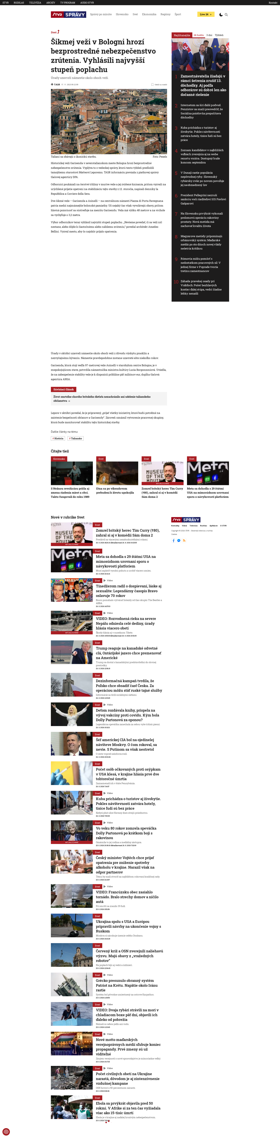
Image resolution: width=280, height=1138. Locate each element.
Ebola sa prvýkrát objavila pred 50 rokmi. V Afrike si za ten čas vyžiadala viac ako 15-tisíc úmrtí (128, 1108)
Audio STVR (87, 2)
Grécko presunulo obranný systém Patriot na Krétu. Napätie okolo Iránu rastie (127, 985)
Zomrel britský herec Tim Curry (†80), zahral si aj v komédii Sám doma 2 (162, 492)
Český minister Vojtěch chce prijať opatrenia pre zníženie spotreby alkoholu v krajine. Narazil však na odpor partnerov (125, 864)
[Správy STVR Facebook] (174, 542)
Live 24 (204, 14)
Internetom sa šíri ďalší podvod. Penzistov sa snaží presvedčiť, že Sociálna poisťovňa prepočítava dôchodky (202, 111)
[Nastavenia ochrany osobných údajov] (6, 1132)
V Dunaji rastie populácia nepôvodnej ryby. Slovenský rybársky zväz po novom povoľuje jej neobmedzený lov (202, 179)
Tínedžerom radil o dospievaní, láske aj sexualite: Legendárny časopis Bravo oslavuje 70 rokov (128, 591)
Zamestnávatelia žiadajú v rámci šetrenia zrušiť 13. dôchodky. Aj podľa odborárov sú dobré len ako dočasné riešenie (203, 85)
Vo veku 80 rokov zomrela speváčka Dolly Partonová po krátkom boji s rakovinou (126, 833)
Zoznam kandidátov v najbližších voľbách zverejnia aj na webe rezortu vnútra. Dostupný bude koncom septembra (202, 156)
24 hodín (199, 35)
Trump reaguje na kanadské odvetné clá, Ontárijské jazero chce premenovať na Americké (128, 653)
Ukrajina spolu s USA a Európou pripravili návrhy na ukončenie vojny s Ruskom (128, 926)
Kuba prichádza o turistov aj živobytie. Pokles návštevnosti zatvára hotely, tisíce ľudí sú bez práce (201, 134)
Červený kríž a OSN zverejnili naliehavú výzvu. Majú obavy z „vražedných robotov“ (129, 956)
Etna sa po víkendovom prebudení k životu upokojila (115, 490)
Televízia (35, 2)
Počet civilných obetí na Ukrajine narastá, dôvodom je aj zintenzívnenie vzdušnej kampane (128, 1078)
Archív (50, 2)
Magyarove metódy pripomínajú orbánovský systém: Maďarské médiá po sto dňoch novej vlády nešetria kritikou (201, 242)
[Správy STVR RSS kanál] (184, 542)
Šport (178, 14)
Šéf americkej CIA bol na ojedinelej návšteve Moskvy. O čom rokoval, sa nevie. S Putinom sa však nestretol (126, 744)
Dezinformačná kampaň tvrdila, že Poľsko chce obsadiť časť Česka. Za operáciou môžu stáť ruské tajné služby (129, 685)
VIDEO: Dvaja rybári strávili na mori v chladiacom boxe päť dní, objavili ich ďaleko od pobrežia (127, 1015)
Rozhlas (19, 2)
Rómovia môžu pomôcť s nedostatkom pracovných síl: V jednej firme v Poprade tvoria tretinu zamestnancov (201, 265)
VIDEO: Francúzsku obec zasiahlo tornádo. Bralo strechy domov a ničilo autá (127, 897)
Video (110, 580)
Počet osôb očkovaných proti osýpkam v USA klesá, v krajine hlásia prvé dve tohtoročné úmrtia (128, 774)
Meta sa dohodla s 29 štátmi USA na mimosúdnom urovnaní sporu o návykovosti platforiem (208, 492)
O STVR (223, 526)
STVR (6, 2)
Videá (184, 526)
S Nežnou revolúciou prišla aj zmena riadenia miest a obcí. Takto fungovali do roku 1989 (70, 492)
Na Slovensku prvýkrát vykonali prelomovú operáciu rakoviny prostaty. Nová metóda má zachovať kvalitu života (202, 220)
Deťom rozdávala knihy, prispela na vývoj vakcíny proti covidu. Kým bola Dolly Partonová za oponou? (127, 715)
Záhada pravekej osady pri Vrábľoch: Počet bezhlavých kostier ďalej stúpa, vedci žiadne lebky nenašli (201, 287)
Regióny (165, 14)
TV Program (67, 2)
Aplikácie (214, 526)
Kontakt (273, 2)
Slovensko (122, 14)
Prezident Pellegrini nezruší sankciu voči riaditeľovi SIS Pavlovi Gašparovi (203, 199)
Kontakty (175, 526)
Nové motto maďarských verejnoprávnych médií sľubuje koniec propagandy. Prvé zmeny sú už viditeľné (128, 1046)
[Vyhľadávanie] (226, 14)
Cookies (174, 534)
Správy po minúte (101, 14)
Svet (135, 14)
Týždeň (219, 35)
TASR (57, 84)
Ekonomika (149, 14)
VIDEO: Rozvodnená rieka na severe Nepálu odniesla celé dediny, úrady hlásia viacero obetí (126, 623)
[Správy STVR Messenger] (179, 542)
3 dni (209, 35)
